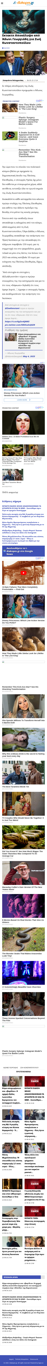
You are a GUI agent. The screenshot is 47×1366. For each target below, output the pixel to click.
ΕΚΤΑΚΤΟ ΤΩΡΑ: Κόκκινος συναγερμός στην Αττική (35, 1221)
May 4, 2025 (29, 356)
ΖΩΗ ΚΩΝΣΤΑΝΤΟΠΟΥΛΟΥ (29, 1068)
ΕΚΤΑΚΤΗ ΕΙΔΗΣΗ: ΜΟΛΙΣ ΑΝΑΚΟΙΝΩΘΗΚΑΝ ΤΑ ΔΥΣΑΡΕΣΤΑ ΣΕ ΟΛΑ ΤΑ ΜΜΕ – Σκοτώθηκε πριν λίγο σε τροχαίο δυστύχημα (21, 508)
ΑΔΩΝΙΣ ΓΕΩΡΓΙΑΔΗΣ (10, 1068)
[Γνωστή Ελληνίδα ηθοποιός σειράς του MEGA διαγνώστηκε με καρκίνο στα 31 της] (35, 1184)
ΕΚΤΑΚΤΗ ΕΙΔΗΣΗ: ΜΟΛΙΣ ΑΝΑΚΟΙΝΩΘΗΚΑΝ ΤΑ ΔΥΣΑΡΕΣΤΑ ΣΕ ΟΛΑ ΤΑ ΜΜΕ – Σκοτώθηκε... (34, 1094)
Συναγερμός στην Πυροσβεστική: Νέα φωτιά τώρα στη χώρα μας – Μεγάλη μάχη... (11, 1224)
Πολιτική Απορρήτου (21, 1359)
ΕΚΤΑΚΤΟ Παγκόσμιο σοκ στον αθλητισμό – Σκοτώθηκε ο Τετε (12, 1194)
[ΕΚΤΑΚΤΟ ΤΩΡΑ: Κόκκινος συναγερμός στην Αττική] (35, 1211)
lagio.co (40, 1363)
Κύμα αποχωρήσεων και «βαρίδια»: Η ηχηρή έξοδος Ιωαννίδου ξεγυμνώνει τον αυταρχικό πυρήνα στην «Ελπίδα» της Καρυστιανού (29, 341)
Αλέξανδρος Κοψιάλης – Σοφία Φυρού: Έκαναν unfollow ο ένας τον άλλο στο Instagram (22, 531)
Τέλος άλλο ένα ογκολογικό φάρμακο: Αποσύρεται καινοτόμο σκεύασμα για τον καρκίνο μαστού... (34, 1164)
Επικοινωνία (34, 1359)
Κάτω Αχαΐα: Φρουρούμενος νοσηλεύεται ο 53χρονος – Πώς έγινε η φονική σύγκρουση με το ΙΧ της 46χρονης (23, 524)
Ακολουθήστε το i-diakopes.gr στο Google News (20, 551)
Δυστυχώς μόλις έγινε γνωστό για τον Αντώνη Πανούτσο (12, 1251)
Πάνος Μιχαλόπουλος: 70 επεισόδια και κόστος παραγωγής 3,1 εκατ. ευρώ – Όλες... (12, 1161)
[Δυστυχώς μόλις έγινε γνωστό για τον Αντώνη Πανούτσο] (12, 1241)
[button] (23, 21)
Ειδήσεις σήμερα (11, 501)
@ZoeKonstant (12, 308)
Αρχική (11, 1359)
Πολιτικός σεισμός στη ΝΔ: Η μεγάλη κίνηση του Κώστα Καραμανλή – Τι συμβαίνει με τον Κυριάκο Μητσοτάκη (23, 516)
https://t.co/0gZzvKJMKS (17, 321)
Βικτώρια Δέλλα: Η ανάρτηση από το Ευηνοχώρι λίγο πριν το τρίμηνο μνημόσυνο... (34, 1254)
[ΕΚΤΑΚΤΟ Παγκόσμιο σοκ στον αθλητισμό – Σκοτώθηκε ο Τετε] (12, 1184)
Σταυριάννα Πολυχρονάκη (13, 80)
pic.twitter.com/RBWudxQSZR (20, 325)
